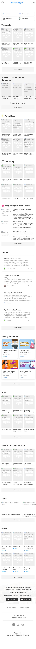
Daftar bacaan (26, 14)
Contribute (25, 18)
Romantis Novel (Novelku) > (18, 103)
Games (8, 14)
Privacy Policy (18, 633)
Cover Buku (9, 18)
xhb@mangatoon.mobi (19, 616)
